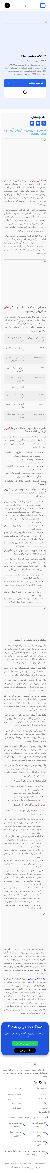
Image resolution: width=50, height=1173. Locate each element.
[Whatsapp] (35, 1082)
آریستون (35, 180)
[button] (8, 83)
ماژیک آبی (14, 1167)
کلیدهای (9, 307)
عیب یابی (40, 804)
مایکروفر (8, 428)
